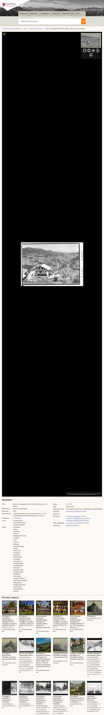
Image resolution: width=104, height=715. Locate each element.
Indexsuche (33, 13)
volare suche (23, 13)
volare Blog (56, 13)
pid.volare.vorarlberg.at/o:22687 (76, 511)
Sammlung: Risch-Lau (36, 29)
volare (25, 29)
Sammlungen (45, 13)
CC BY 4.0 (69, 504)
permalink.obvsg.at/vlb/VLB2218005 (77, 523)
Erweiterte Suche (68, 13)
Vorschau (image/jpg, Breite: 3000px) (78, 518)
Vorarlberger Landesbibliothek (11, 29)
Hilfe (77, 13)
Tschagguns (17, 518)
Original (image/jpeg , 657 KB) (76, 516)
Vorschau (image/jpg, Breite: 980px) (78, 520)
